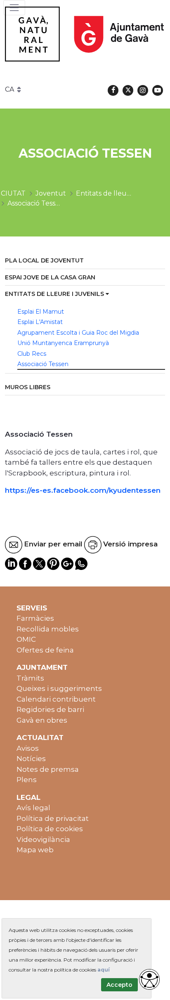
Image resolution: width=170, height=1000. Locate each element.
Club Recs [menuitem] (31, 353)
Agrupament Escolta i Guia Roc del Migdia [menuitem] (78, 332)
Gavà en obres (42, 720)
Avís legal (33, 808)
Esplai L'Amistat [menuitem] (40, 322)
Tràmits (30, 678)
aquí (103, 970)
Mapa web (35, 850)
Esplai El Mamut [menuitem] (40, 311)
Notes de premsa (48, 769)
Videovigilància (43, 839)
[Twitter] (128, 90)
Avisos (28, 748)
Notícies (31, 758)
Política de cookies (50, 829)
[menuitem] (85, 261)
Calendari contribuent (56, 699)
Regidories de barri (50, 709)
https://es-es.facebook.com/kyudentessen (83, 490)
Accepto (119, 984)
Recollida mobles (48, 629)
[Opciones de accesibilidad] (149, 979)
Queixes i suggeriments (59, 688)
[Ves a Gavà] (84, 34)
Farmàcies (35, 618)
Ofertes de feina (45, 650)
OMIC (26, 639)
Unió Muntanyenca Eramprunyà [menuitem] (63, 343)
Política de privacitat (53, 818)
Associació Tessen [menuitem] (42, 364)
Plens (27, 779)
